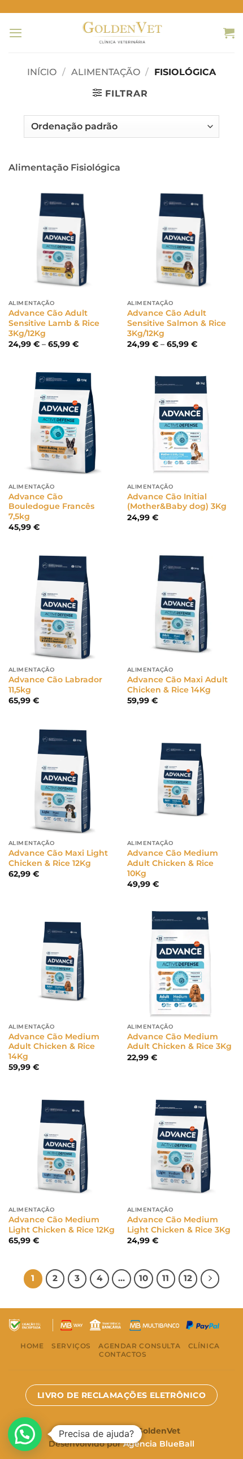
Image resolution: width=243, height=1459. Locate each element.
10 (143, 1278)
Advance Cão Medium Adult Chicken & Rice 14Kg (53, 1046)
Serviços (71, 1346)
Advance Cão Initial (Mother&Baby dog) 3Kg (177, 501)
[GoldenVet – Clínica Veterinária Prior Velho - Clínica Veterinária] (122, 32)
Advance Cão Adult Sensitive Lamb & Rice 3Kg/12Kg (53, 322)
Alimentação (105, 72)
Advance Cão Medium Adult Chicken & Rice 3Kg (179, 1041)
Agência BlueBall (158, 1444)
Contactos (123, 1354)
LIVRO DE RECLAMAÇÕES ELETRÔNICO (121, 1395)
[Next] (210, 1278)
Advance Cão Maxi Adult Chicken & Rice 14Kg (177, 684)
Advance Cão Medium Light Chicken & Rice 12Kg (61, 1224)
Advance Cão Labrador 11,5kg (55, 684)
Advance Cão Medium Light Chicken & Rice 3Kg (179, 1224)
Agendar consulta (139, 1346)
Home (32, 1346)
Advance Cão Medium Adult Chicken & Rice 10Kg (172, 862)
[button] (15, 33)
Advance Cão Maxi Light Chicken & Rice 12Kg (58, 858)
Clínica (204, 1346)
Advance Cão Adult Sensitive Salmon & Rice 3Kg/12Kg (176, 322)
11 (165, 1278)
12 (188, 1278)
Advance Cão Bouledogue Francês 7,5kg (51, 506)
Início (42, 72)
